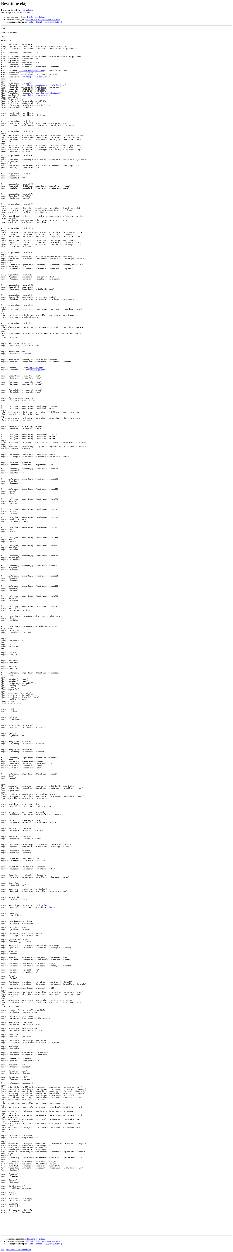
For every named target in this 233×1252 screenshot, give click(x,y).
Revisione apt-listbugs (35, 17)
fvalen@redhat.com (26, 10)
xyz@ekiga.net (35, 368)
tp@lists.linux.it (37, 95)
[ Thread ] (39, 22)
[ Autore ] (57, 22)
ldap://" (48, 905)
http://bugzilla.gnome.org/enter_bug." (46, 85)
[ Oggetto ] (48, 22)
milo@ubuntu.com (30, 75)
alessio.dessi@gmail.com (31, 71)
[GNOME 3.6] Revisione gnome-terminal (42, 19)
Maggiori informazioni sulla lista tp (16, 1249)
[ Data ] (31, 22)
